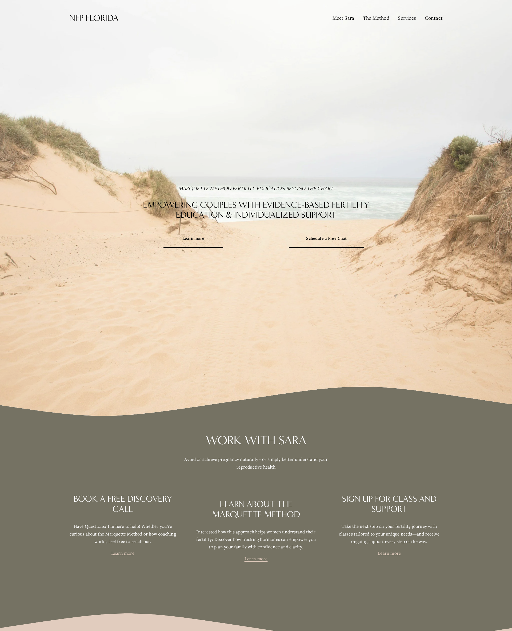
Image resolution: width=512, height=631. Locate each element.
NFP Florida (94, 18)
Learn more (193, 238)
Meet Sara (343, 18)
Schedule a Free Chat (326, 238)
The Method (376, 18)
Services (407, 18)
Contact (434, 18)
